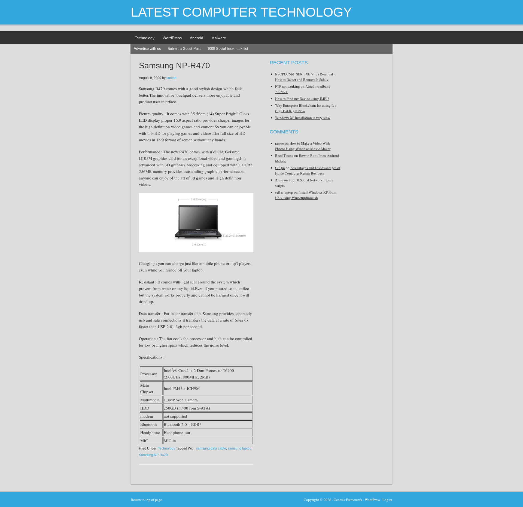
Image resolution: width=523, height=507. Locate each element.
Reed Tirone (284, 155)
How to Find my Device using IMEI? (302, 98)
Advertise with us (147, 49)
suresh (171, 78)
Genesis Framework (348, 499)
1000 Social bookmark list (227, 49)
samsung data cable (211, 448)
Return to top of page (146, 499)
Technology (144, 38)
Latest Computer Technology (241, 12)
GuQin (280, 167)
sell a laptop (284, 192)
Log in (387, 499)
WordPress (172, 38)
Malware (218, 38)
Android (196, 38)
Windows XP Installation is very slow (302, 117)
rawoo (279, 143)
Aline (279, 180)
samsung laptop (239, 448)
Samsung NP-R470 (174, 65)
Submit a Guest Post (184, 49)
